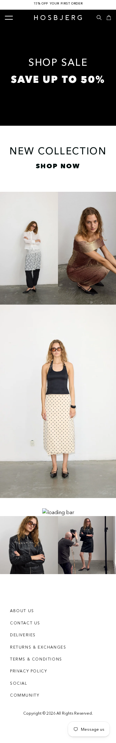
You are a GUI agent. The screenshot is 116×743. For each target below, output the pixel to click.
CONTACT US (25, 623)
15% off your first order (58, 3)
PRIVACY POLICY (28, 671)
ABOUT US (22, 610)
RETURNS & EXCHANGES (38, 647)
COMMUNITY (24, 695)
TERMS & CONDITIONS (36, 659)
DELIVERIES (23, 634)
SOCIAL (18, 683)
